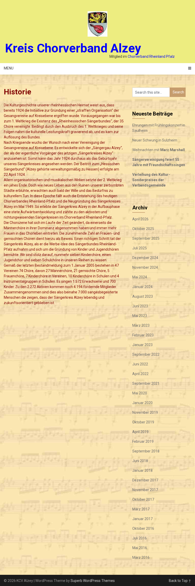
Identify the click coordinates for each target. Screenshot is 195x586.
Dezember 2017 (145, 480)
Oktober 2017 (143, 499)
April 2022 (140, 374)
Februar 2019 (143, 441)
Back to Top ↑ (180, 581)
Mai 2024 (139, 277)
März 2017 (141, 509)
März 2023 (141, 325)
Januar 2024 (142, 287)
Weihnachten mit (158, 150)
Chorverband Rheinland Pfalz (151, 56)
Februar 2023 (143, 335)
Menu (8, 68)
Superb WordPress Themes (93, 581)
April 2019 (140, 432)
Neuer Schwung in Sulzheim (154, 140)
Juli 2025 (139, 248)
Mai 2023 (139, 316)
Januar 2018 (142, 470)
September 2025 (145, 238)
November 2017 (145, 490)
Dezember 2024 (145, 258)
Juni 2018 (140, 461)
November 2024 (145, 267)
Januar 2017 (142, 519)
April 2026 (140, 219)
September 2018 (145, 451)
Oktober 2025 (143, 229)
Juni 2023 (140, 306)
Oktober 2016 (143, 528)
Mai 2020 (139, 393)
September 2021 (145, 383)
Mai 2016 (139, 548)
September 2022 (145, 354)
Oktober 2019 (143, 422)
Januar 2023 (142, 345)
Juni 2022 (140, 364)
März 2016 (141, 557)
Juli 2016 (139, 538)
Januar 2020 (142, 403)
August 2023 (142, 296)
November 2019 (145, 412)
